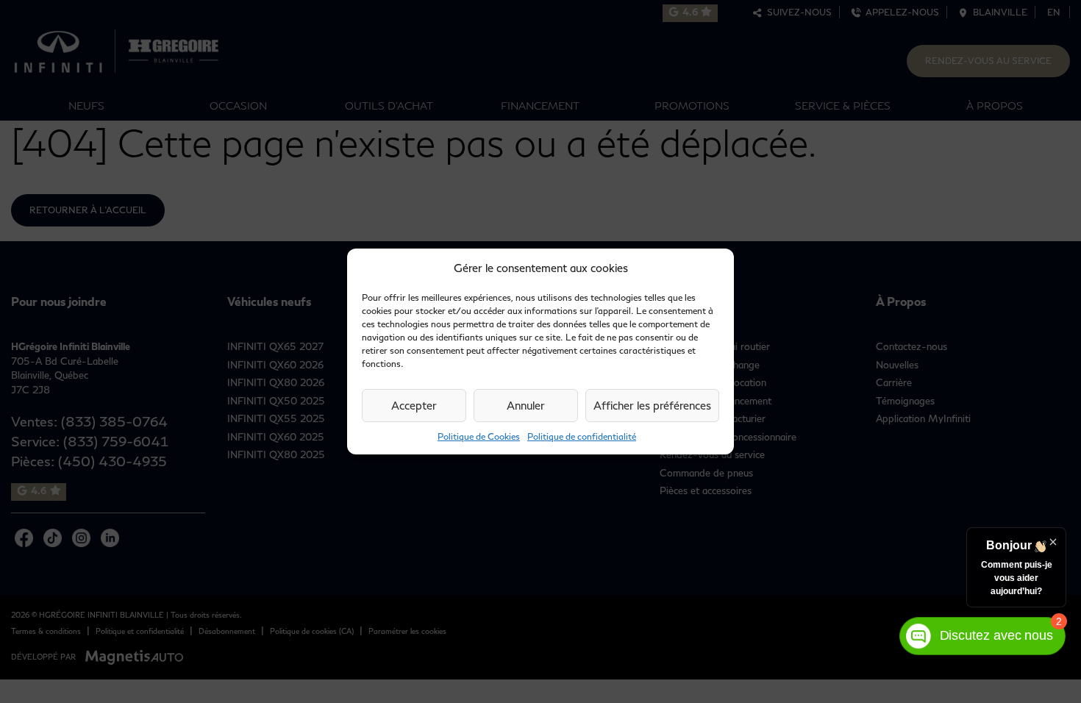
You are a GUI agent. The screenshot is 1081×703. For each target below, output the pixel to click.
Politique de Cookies (479, 436)
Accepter (414, 405)
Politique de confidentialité (581, 436)
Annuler (526, 405)
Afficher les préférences (652, 405)
